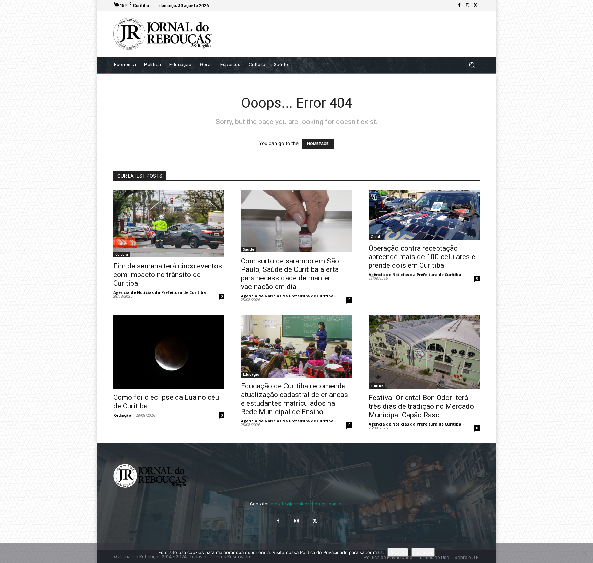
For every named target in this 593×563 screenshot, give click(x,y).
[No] (584, 553)
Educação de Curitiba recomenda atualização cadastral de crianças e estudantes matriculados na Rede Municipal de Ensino (294, 399)
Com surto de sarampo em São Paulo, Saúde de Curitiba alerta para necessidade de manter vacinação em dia (290, 274)
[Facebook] (459, 5)
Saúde (248, 249)
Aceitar (397, 552)
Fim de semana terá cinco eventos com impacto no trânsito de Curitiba (167, 274)
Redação (122, 415)
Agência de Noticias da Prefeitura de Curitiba (159, 292)
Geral (375, 236)
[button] (472, 65)
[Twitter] (476, 5)
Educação (251, 374)
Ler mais (423, 552)
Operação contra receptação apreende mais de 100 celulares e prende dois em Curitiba (422, 256)
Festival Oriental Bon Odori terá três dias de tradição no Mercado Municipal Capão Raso (421, 406)
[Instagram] (467, 5)
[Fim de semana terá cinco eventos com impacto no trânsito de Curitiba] (168, 224)
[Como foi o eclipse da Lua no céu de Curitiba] (168, 352)
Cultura (121, 254)
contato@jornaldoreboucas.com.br (306, 503)
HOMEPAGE (318, 143)
